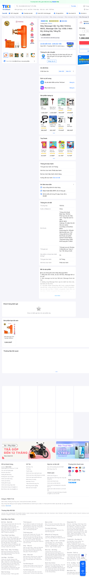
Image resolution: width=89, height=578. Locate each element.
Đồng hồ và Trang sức (51, 534)
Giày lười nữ (36, 550)
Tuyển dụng (29, 471)
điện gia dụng (18, 9)
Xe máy (72, 566)
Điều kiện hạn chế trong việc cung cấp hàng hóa (56, 478)
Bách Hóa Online (50, 563)
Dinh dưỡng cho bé (9, 528)
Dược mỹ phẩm (15, 569)
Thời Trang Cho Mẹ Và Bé (7, 524)
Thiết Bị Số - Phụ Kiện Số (74, 539)
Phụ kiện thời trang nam (54, 531)
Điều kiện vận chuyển (31, 487)
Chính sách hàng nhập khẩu (8, 485)
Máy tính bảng (8, 554)
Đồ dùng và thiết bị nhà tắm (55, 555)
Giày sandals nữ (32, 549)
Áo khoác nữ (35, 525)
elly (45, 513)
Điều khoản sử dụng (31, 479)
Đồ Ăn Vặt (50, 569)
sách (47, 9)
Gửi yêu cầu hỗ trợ (5, 472)
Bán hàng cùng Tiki (52, 469)
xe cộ (25, 9)
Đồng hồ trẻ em (61, 537)
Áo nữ (24, 524)
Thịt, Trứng (9, 537)
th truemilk (18, 513)
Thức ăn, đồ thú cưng (9, 545)
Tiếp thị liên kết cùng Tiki (32, 483)
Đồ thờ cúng (51, 558)
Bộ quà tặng (52, 571)
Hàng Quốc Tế (71, 522)
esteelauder (12, 513)
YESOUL (50, 23)
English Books (75, 573)
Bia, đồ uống (7, 542)
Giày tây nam (34, 556)
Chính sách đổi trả (5, 480)
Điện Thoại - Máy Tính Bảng (9, 549)
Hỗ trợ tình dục (13, 567)
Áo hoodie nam (30, 537)
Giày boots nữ (29, 550)
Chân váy (33, 526)
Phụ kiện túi (39, 567)
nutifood (66, 513)
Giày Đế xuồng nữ (33, 551)
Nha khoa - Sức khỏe (76, 558)
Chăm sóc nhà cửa (10, 546)
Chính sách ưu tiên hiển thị (53, 483)
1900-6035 (8, 467)
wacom (79, 513)
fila (20, 514)
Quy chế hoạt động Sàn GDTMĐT (55, 467)
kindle (70, 513)
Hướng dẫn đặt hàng (6, 474)
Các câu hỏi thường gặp (7, 470)
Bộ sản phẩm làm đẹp (10, 568)
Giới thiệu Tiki (29, 467)
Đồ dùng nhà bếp (5, 573)
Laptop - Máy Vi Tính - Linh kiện (55, 540)
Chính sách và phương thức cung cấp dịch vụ (56, 486)
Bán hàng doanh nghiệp (32, 485)
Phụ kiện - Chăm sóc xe (73, 564)
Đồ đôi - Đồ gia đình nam (34, 538)
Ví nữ (39, 565)
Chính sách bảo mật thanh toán (34, 473)
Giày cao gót (26, 547)
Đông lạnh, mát (12, 540)
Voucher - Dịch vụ (72, 552)
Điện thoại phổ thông (9, 553)
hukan (13, 514)
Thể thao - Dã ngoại (74, 526)
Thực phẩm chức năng (9, 560)
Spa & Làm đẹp (77, 555)
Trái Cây (3, 537)
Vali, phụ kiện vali (60, 525)
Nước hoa (7, 567)
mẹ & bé (30, 9)
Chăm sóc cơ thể (9, 562)
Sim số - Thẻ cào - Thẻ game (79, 560)
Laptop (59, 546)
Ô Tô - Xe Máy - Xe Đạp (74, 563)
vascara (3, 513)
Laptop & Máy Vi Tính (78, 532)
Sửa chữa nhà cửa (52, 553)
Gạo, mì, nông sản (9, 541)
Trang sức (47, 536)
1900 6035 (8, 505)
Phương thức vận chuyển (7, 476)
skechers (52, 513)
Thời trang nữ (27, 522)
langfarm (9, 514)
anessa (84, 513)
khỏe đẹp (36, 9)
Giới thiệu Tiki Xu (30, 481)
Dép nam (31, 558)
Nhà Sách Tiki (71, 570)
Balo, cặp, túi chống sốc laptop (55, 524)
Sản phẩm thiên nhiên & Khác (10, 564)
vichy (17, 514)
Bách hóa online (74, 531)
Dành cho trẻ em (9, 544)
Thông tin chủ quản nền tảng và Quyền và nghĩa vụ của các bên (57, 493)
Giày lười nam (26, 556)
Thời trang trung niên (31, 529)
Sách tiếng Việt (70, 572)
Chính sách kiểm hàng (6, 478)
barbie (24, 513)
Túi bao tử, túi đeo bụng (37, 573)
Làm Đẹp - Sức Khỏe (7, 557)
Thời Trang (80, 524)
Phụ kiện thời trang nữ (50, 530)
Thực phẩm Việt (14, 538)
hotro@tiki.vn (14, 487)
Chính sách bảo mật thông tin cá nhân (35, 475)
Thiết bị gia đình (15, 573)
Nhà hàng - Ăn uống (75, 557)
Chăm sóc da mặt (5, 559)
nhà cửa (42, 9)
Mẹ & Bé (76, 529)
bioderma (41, 513)
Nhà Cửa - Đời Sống (51, 549)
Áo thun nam (26, 534)
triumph (61, 513)
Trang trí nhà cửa (49, 551)
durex (36, 513)
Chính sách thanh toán (52, 481)
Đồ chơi (17, 524)
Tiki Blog (28, 469)
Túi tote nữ (32, 567)
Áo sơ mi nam (33, 535)
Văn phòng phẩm (79, 572)
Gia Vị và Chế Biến (52, 567)
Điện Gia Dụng (5, 572)
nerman (75, 513)
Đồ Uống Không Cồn (54, 570)
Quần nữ (34, 524)
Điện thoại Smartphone (7, 551)
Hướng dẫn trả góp (6, 482)
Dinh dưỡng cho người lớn (10, 529)
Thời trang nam (27, 532)
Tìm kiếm (73, 6)
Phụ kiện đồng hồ (52, 537)
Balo (46, 524)
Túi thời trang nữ (28, 563)
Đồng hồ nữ (54, 536)
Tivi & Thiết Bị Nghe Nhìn (76, 534)
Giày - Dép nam (28, 554)
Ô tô (75, 566)
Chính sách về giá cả (52, 475)
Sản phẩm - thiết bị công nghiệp (77, 533)
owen (28, 513)
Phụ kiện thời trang (50, 528)
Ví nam (25, 571)
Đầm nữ (29, 524)
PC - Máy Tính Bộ (52, 546)
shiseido (3, 514)
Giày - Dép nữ (27, 545)
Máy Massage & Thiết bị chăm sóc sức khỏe (11, 562)
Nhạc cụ (57, 558)
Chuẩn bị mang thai (9, 532)
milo (48, 513)
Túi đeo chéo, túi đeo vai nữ (30, 565)
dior (7, 513)
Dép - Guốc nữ (34, 547)
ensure (32, 513)
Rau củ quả (7, 538)
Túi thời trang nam (28, 570)
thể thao (51, 9)
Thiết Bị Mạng (53, 545)
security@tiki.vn (14, 489)
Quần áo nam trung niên (32, 541)
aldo (57, 513)
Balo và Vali (48, 522)
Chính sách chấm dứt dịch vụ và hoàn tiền (56, 489)
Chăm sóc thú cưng (50, 564)
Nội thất (52, 554)
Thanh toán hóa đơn (72, 554)
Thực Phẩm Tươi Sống (7, 535)
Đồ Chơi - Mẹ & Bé (6, 522)
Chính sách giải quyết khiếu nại (34, 477)
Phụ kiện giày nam (30, 559)
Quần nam (32, 534)
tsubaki (24, 514)
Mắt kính (59, 530)
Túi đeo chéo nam (32, 571)
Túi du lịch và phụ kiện (53, 524)
